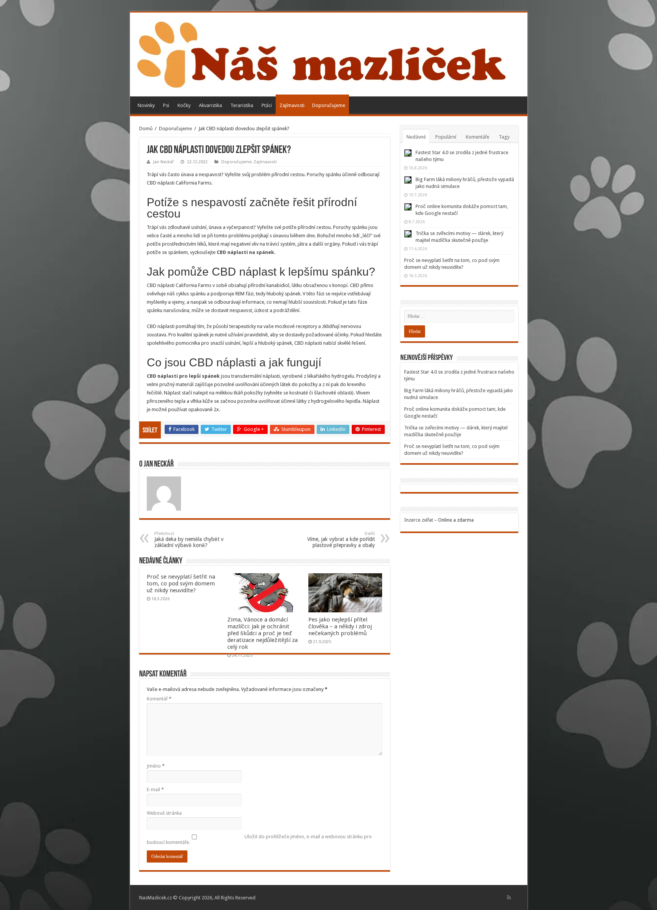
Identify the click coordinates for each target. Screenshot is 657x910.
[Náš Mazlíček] (322, 53)
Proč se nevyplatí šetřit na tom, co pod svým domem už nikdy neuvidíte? (181, 583)
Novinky (146, 105)
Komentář (159, 699)
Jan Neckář (163, 161)
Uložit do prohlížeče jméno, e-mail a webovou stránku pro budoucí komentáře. (259, 839)
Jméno (156, 766)
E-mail (155, 789)
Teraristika (241, 105)
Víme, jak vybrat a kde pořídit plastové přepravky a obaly (341, 539)
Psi (166, 105)
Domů (145, 128)
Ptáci (267, 105)
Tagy (504, 137)
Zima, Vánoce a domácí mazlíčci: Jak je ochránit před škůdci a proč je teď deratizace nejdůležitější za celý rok (262, 633)
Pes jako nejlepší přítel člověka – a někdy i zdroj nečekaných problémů (340, 626)
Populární (445, 137)
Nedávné (416, 137)
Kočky (184, 105)
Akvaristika (210, 105)
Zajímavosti (292, 105)
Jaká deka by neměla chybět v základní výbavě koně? (189, 539)
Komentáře (477, 137)
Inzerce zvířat (418, 520)
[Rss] (509, 897)
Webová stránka (164, 813)
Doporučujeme (328, 105)
